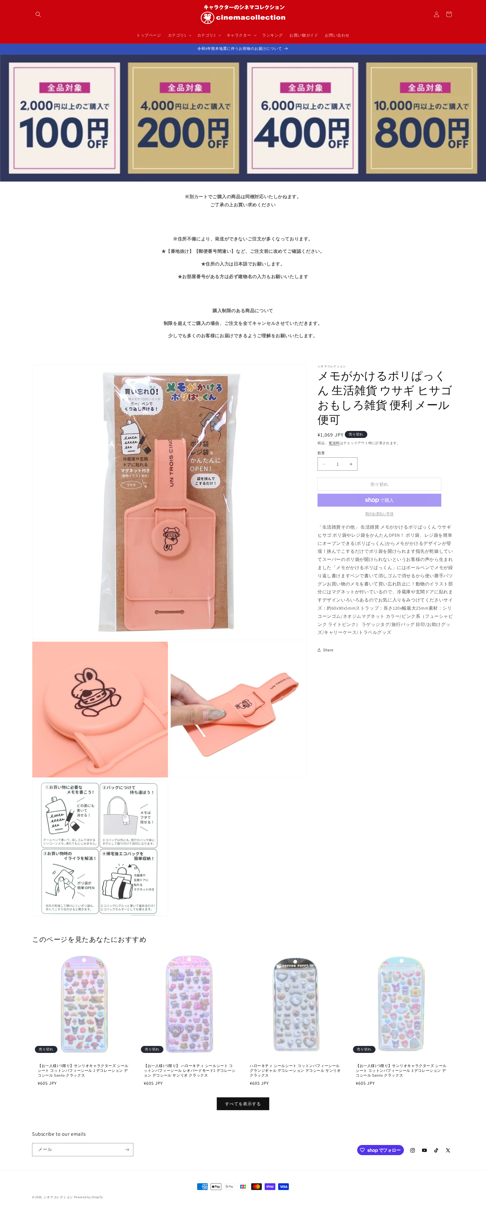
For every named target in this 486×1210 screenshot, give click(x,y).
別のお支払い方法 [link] (379, 513)
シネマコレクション (58, 1197)
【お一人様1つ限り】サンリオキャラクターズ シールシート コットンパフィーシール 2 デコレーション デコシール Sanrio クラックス (83, 1071)
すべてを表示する (243, 1103)
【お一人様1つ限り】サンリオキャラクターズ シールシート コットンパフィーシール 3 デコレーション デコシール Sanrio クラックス (401, 1071)
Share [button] (328, 649)
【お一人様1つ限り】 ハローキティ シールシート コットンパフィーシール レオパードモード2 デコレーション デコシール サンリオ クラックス (190, 1071)
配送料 (334, 443)
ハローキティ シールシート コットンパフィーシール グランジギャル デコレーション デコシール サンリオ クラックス (295, 1071)
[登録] (127, 1149)
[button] (38, 14)
